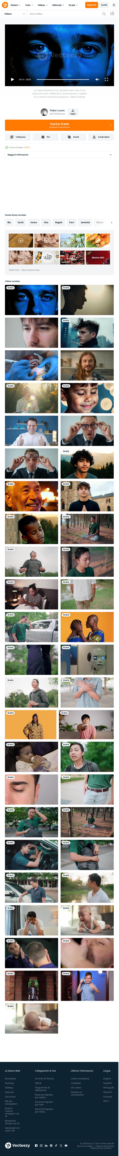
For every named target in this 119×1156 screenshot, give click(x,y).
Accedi (104, 5)
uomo (33, 221)
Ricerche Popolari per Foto (44, 1102)
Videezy (9, 1086)
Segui (73, 113)
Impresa (9, 1090)
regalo (58, 221)
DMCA (38, 1081)
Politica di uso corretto (98, 1146)
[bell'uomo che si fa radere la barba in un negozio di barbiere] (87, 952)
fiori (71, 221)
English (105, 1077)
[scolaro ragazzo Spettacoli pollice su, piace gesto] (87, 984)
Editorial (56, 5)
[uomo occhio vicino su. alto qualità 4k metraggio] (31, 788)
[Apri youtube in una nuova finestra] (66, 1144)
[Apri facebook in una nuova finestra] (36, 1144)
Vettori (14, 5)
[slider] (63, 79)
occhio (100, 221)
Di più (72, 5)
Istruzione (10, 1095)
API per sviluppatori (11, 1101)
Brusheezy (10, 1077)
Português (106, 1086)
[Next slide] (107, 221)
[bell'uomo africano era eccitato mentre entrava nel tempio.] (31, 984)
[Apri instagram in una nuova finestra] (41, 1144)
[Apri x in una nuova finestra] (61, 1144)
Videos (41, 5)
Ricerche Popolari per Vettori (44, 1094)
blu (9, 221)
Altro (103, 1099)
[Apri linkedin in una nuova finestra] (46, 1144)
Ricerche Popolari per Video (44, 1109)
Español (105, 1081)
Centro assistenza (80, 1077)
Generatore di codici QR (12, 1128)
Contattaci (76, 1081)
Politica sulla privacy (102, 1144)
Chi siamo (76, 1086)
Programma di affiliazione (42, 1087)
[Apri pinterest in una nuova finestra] (51, 1144)
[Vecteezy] (5, 5)
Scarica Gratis (59, 125)
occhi (21, 221)
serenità (85, 221)
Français (105, 1095)
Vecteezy (9, 1081)
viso (46, 221)
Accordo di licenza (44, 1077)
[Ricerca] (104, 14)
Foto (27, 5)
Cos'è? (27, 147)
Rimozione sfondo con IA (12, 1120)
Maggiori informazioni (18, 153)
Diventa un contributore (77, 1092)
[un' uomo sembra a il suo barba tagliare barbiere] (31, 952)
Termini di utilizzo (83, 1144)
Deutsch (105, 1090)
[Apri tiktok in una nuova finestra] (56, 1144)
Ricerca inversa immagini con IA (12, 1110)
